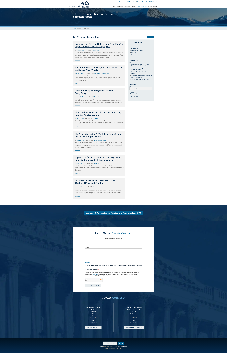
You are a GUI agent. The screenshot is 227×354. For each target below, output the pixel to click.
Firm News (95, 118)
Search (150, 37)
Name (86, 241)
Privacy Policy (95, 274)
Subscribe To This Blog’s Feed (138, 96)
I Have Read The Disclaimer (93, 269)
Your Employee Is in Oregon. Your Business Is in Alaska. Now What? (98, 68)
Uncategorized (96, 50)
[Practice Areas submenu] (130, 6)
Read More (77, 60)
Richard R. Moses (80, 118)
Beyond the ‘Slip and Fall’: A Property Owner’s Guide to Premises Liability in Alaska (99, 158)
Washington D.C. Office (134, 327)
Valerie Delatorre (80, 140)
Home (74, 28)
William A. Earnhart (80, 50)
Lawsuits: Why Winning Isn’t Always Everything (94, 91)
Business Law (97, 73)
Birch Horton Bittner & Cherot (110, 346)
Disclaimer (87, 262)
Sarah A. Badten (79, 186)
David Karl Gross (80, 163)
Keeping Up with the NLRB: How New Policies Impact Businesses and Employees (99, 45)
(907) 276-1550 (131, 1)
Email (105, 241)
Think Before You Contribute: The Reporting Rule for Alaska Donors (98, 113)
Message (87, 247)
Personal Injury (97, 163)
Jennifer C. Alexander (81, 73)
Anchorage (122, 1)
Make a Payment (110, 343)
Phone (125, 241)
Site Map (113, 348)
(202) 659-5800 (153, 1)
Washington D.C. (142, 1)
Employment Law (105, 73)
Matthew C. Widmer (80, 96)
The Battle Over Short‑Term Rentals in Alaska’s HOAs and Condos (95, 182)
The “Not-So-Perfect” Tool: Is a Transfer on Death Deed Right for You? (98, 135)
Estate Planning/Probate (100, 140)
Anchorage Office (93, 327)
